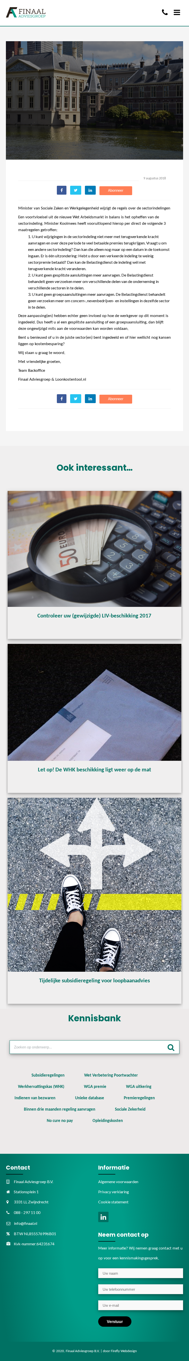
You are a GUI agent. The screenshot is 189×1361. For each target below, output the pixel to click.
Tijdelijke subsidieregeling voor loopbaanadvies (94, 981)
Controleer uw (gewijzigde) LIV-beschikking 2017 (94, 616)
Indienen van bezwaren (35, 1098)
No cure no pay (60, 1121)
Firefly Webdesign (124, 1351)
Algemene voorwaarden (118, 1181)
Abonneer (116, 191)
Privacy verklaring (113, 1191)
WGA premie (95, 1087)
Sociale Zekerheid (130, 1109)
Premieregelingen (139, 1098)
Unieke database (89, 1098)
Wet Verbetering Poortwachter (111, 1075)
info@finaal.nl (25, 1223)
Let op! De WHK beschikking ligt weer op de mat (94, 770)
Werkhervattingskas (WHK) (41, 1087)
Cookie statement (113, 1201)
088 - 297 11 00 (27, 1212)
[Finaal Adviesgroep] (26, 12)
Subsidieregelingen (48, 1075)
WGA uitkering (138, 1087)
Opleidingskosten (108, 1121)
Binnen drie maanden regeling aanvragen (59, 1109)
